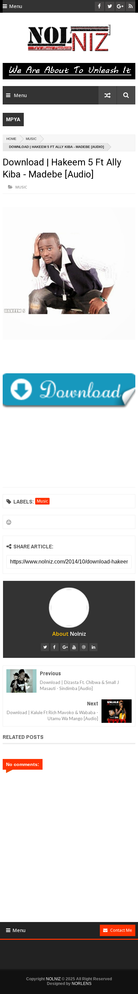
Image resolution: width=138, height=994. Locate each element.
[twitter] (45, 647)
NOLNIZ (53, 979)
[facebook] (55, 647)
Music (31, 139)
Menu (15, 6)
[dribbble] (84, 647)
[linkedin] (93, 647)
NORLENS (81, 983)
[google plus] (64, 647)
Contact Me (121, 930)
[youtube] (74, 647)
